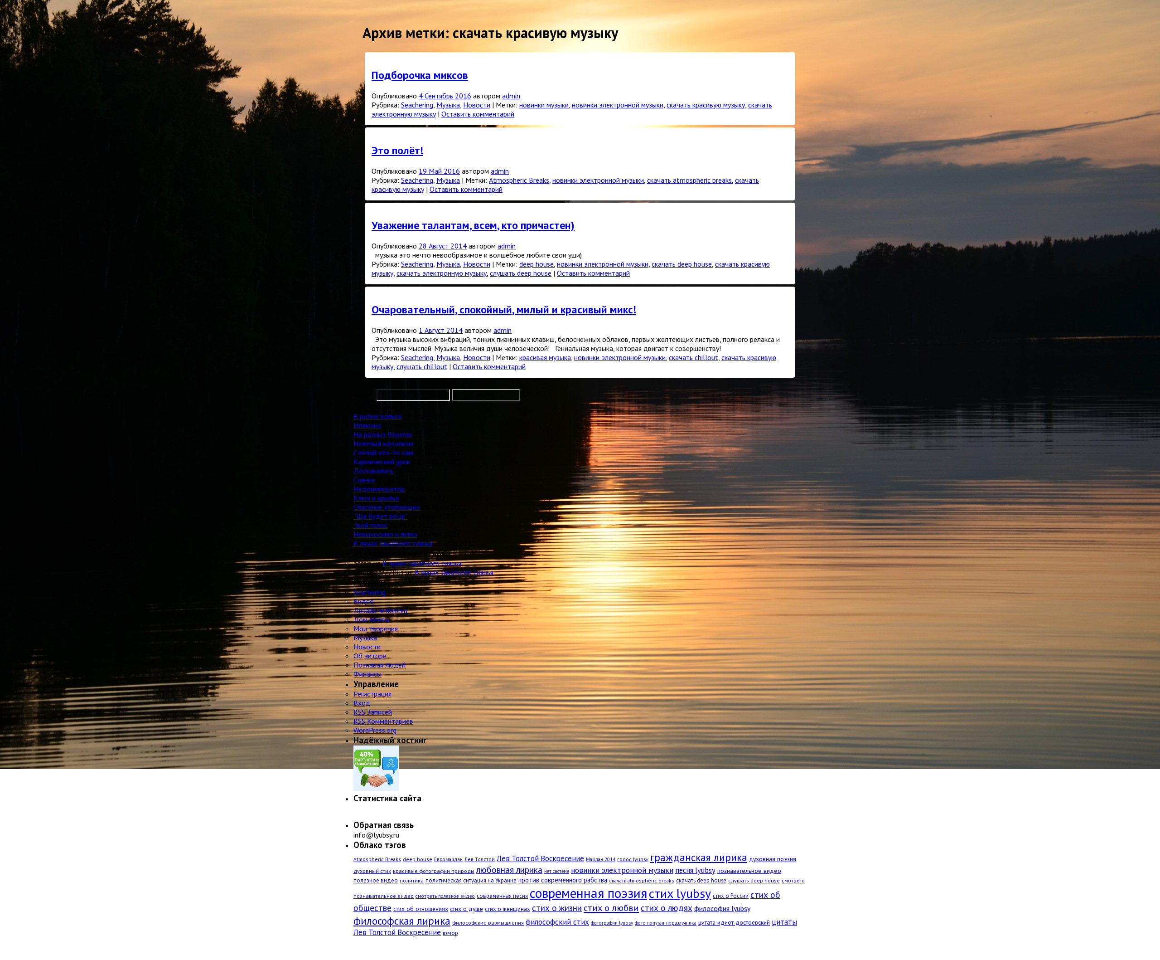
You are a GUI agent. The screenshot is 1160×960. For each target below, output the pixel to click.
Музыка (448, 104)
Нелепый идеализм (383, 443)
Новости (476, 104)
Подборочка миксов (420, 75)
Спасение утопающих (386, 507)
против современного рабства (562, 880)
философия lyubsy (722, 908)
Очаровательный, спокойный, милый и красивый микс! (504, 309)
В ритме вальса (377, 416)
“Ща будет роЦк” (380, 516)
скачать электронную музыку (441, 273)
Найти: (364, 394)
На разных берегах (382, 434)
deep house (536, 263)
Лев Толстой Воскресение (540, 858)
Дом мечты (371, 619)
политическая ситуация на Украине (471, 880)
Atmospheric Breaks (519, 180)
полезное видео (375, 880)
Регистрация (372, 693)
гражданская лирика (698, 857)
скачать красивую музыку (706, 104)
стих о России (731, 896)
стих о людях (666, 907)
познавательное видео (749, 871)
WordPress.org (374, 730)
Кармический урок (381, 461)
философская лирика (401, 920)
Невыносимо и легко (385, 534)
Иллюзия (367, 425)
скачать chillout (693, 357)
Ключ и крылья (376, 497)
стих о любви (611, 908)
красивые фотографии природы (433, 870)
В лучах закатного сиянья (392, 543)
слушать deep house (520, 273)
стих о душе (466, 909)
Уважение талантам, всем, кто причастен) (473, 225)
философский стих (557, 922)
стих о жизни (557, 907)
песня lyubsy (695, 870)
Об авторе (370, 655)
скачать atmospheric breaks (689, 180)
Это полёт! (397, 150)
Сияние (364, 479)
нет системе (556, 871)
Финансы (367, 673)
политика (412, 880)
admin (511, 95)
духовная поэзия (772, 859)
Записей (372, 711)
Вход (361, 702)
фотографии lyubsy (612, 923)
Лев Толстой (479, 859)
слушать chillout (421, 366)
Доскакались (373, 470)
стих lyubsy (680, 893)
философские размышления (488, 922)
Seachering (417, 104)
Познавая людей (379, 664)
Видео (363, 601)
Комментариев (383, 721)
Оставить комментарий (477, 113)
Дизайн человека (380, 610)
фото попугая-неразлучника (665, 923)
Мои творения (375, 628)
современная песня (502, 896)
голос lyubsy (632, 859)
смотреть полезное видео (445, 896)
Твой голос (370, 525)
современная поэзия (588, 893)
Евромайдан (448, 859)
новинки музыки (544, 104)
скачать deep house (682, 263)
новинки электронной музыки (617, 104)
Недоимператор (379, 488)
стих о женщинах (507, 909)
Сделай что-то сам (383, 452)
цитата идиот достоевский (734, 922)
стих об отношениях (420, 909)
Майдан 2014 (600, 859)
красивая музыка (545, 357)
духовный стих (372, 870)
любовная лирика (509, 869)
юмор (450, 933)
